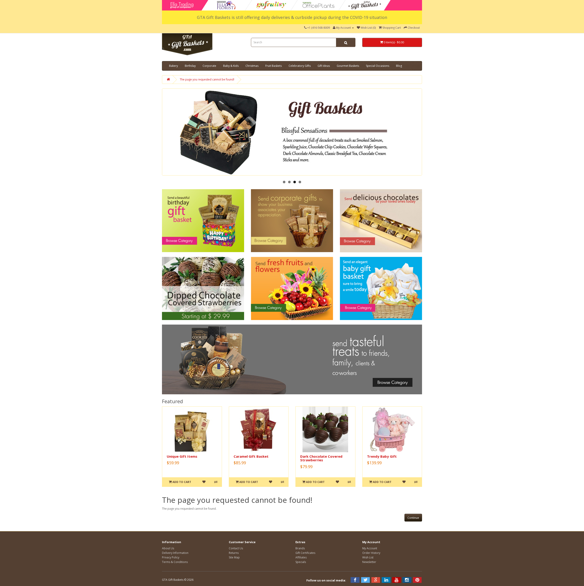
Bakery (173, 66)
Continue (413, 518)
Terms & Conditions (175, 562)
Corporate (209, 66)
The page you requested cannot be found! (207, 79)
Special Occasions (377, 66)
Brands (300, 548)
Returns (234, 553)
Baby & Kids (231, 66)
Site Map (234, 557)
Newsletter (369, 562)
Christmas (251, 66)
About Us (168, 548)
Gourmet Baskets (348, 66)
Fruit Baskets (273, 66)
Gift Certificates (305, 553)
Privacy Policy (170, 557)
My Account (369, 548)
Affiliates (301, 557)
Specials (300, 562)
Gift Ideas (324, 66)
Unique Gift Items (182, 456)
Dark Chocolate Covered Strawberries (321, 458)
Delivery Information (175, 553)
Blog (399, 66)
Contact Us (236, 548)
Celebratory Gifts (300, 66)
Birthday (190, 66)
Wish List (367, 557)
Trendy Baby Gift (382, 456)
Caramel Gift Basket (251, 456)
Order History (371, 553)
